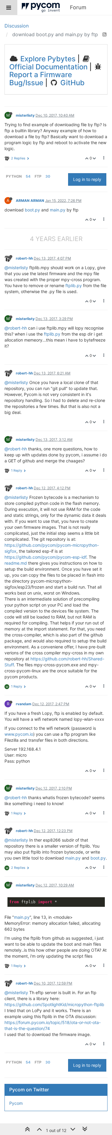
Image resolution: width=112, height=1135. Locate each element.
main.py (57, 209)
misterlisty (25, 115)
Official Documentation (48, 67)
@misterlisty (16, 267)
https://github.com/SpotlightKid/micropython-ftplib (54, 1004)
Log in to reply (87, 179)
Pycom (16, 1103)
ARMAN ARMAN (30, 200)
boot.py (32, 209)
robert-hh (24, 258)
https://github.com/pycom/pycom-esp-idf (45, 557)
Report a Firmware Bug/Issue (40, 78)
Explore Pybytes (47, 58)
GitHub (72, 82)
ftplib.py (73, 285)
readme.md (15, 563)
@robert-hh (15, 327)
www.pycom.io (18, 734)
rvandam (23, 704)
